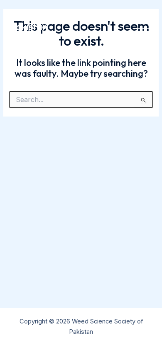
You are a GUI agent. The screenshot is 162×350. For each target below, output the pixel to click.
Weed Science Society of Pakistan (64, 21)
